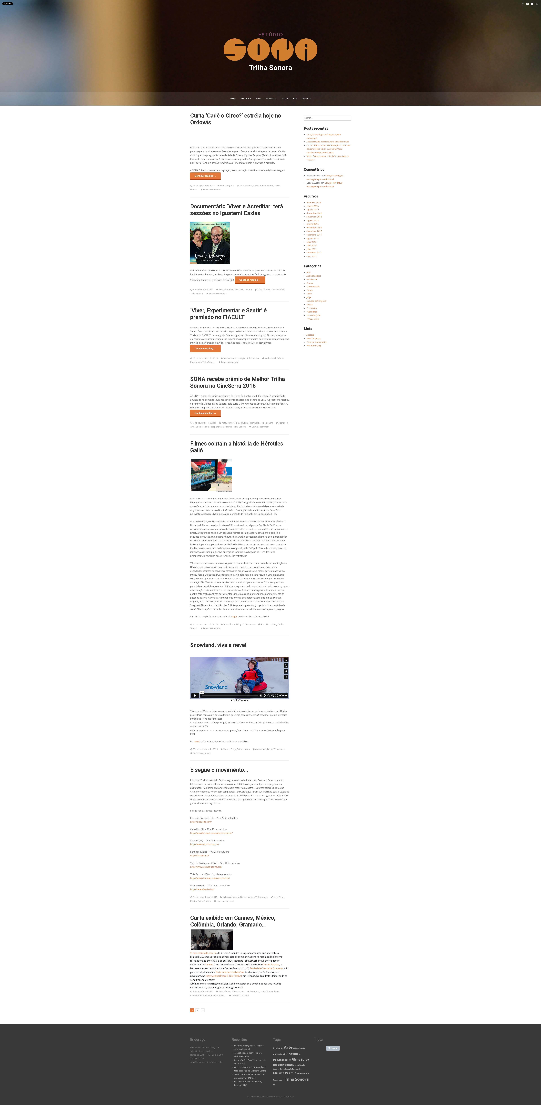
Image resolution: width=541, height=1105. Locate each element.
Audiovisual (228, 358)
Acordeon (283, 422)
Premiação (240, 358)
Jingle (308, 297)
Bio (295, 99)
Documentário (231, 289)
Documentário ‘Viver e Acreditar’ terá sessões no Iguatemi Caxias (236, 209)
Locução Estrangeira (293, 1069)
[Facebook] (523, 4)
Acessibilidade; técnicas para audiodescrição (327, 141)
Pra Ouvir (245, 99)
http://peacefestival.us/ (202, 889)
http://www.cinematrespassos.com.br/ (210, 878)
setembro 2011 (314, 252)
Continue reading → (205, 176)
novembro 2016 (314, 216)
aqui (234, 616)
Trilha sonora (245, 289)
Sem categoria (227, 185)
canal (196, 741)
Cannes (209, 964)
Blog (258, 99)
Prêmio (280, 358)
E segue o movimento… (219, 770)
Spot (280, 1080)
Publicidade (195, 361)
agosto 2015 (312, 238)
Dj (299, 1054)
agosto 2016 (312, 220)
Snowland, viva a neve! (218, 645)
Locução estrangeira (316, 300)
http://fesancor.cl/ (199, 855)
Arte (242, 185)
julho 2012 (311, 249)
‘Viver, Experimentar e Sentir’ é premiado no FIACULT (228, 314)
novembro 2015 (314, 231)
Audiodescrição (313, 275)
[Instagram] (527, 4)
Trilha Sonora (196, 293)
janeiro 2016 (312, 223)
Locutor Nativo (279, 1069)
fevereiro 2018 (313, 202)
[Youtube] (532, 4)
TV (274, 1085)
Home (233, 99)
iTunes (296, 1065)
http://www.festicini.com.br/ (204, 844)
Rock (275, 1080)
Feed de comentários (316, 342)
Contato (306, 99)
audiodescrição (299, 1048)
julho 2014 (311, 245)
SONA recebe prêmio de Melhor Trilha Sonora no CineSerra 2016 (237, 382)
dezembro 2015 (314, 227)
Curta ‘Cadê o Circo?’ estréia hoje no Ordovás (328, 145)
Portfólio (271, 99)
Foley (256, 185)
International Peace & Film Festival (224, 975)
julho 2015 (311, 241)
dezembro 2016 (314, 213)
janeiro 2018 (312, 206)
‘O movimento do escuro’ (203, 953)
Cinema (248, 185)
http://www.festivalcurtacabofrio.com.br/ (211, 833)
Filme (206, 426)
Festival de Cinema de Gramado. (266, 968)
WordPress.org (313, 345)
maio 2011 (311, 256)
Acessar (310, 334)
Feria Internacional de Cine (230, 972)
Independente (266, 185)
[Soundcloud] (536, 4)
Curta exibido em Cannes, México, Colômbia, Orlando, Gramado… (232, 921)
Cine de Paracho (270, 964)
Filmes (230, 422)
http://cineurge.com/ (201, 821)
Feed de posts (313, 338)
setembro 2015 (314, 234)
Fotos (285, 99)
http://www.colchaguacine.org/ (206, 866)
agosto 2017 (312, 209)
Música (244, 422)
